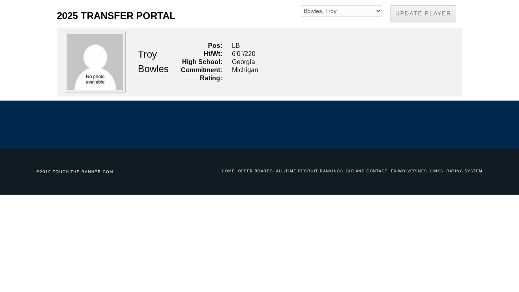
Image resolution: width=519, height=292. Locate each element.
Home (228, 171)
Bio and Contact (367, 171)
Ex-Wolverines (409, 171)
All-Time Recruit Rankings (309, 171)
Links (436, 171)
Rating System (464, 171)
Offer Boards (255, 171)
